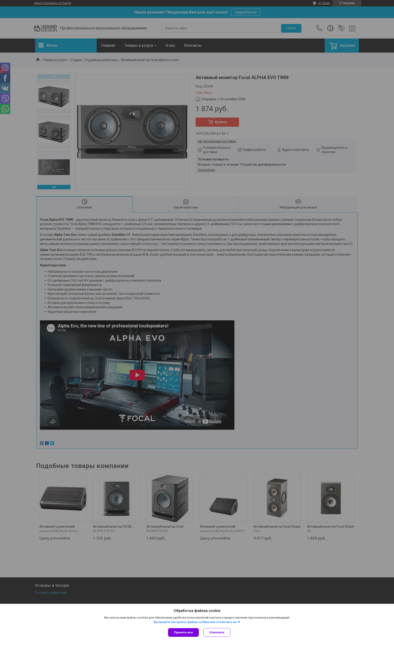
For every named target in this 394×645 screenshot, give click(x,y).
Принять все (183, 632)
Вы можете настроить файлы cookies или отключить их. (195, 622)
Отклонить (217, 632)
